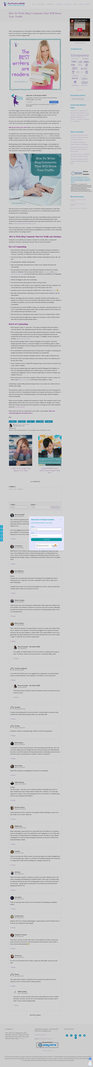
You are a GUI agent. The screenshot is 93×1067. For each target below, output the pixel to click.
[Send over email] (1, 539)
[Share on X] (1, 530)
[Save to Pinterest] (1, 533)
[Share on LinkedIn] (1, 536)
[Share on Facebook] (1, 526)
